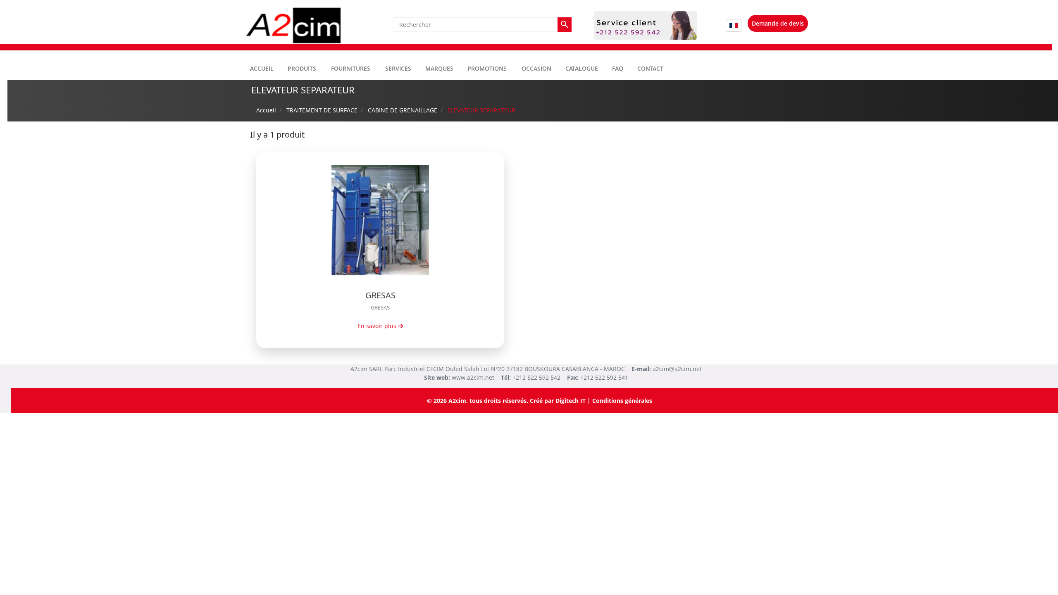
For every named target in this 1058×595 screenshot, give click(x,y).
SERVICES (398, 68)
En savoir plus (377, 326)
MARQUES (439, 68)
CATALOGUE (581, 68)
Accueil (262, 68)
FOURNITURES (350, 68)
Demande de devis (778, 23)
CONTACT (650, 68)
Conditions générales (622, 401)
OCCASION (536, 68)
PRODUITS (302, 68)
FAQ (617, 68)
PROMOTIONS (487, 68)
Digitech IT (570, 401)
